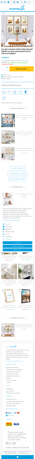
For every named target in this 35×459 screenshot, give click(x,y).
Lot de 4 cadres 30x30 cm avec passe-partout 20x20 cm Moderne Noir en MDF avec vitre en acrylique (25, 282)
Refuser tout (17, 250)
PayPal (7, 234)
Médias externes (10, 231)
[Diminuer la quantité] (7, 70)
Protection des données (13, 403)
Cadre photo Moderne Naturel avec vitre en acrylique (9, 306)
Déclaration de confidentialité (12, 220)
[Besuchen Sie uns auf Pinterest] (14, 444)
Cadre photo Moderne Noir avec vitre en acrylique (26, 257)
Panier (8, 378)
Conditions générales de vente (15, 401)
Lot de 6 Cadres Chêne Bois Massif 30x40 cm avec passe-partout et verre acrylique (24, 326)
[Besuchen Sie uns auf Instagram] (10, 444)
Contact (9, 382)
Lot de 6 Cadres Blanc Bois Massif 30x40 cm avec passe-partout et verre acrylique (24, 116)
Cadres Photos (17, 168)
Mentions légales (11, 405)
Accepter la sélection (17, 246)
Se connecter (10, 391)
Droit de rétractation (12, 374)
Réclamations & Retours (13, 372)
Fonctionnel (9, 236)
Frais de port (25, 60)
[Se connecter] (14, 2)
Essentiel (8, 224)
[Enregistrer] (18, 2)
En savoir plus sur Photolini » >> (15, 361)
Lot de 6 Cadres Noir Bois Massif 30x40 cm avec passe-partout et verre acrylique (24, 133)
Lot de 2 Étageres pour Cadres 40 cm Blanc (24, 194)
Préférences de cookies (13, 393)
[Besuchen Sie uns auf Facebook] (7, 444)
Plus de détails (7, 239)
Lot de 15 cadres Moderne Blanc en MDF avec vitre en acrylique (9, 282)
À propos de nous (12, 399)
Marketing (8, 229)
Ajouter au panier (21, 69)
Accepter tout (17, 243)
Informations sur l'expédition (15, 369)
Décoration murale (17, 179)
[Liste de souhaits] (21, 2)
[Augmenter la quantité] (7, 67)
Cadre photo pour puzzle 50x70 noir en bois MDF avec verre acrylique (25, 306)
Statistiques (9, 226)
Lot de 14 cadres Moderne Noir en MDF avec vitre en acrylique (9, 257)
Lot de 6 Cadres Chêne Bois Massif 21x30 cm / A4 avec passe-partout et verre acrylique (24, 149)
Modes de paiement (12, 367)
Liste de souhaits (4, 117)
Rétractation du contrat (13, 376)
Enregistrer (10, 389)
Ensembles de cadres (17, 173)
